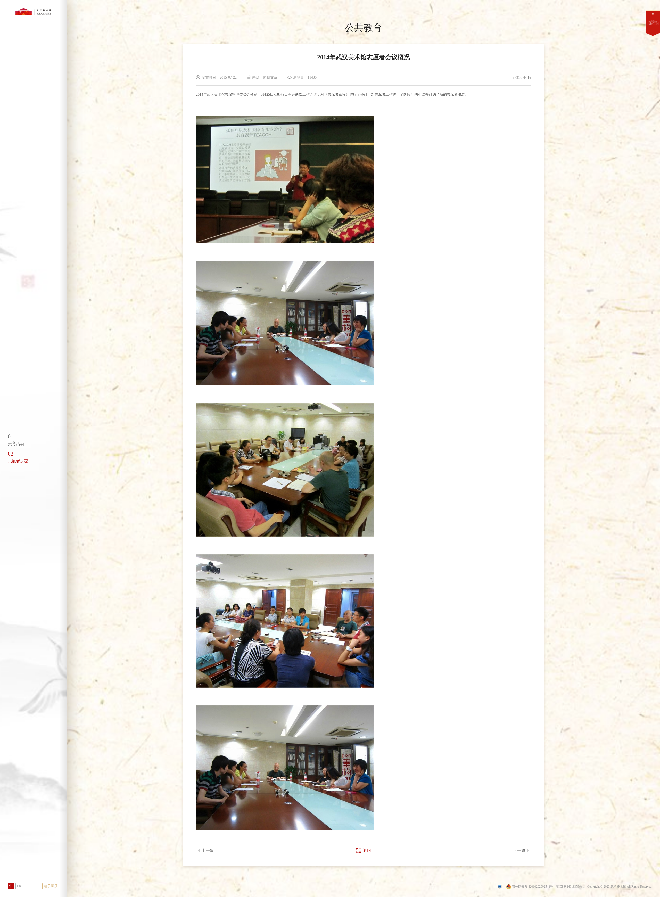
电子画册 (51, 886)
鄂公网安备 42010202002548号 (532, 886)
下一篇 (519, 850)
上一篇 (208, 850)
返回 (367, 850)
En (19, 886)
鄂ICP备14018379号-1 (570, 886)
